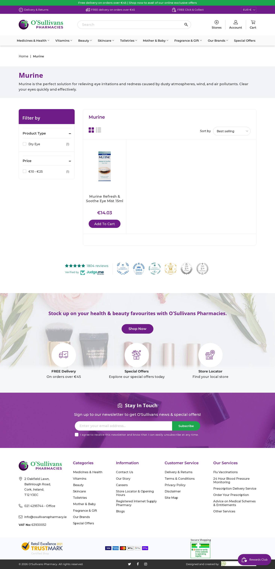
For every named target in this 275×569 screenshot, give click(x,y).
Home (23, 56)
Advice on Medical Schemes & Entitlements (234, 503)
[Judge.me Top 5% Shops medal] (186, 269)
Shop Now (137, 329)
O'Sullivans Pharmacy (43, 564)
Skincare (105, 40)
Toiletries (127, 40)
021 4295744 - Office (39, 506)
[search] (134, 25)
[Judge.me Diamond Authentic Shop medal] (123, 269)
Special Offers (244, 40)
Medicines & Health (32, 40)
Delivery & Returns (178, 472)
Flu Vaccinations (225, 472)
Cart (253, 27)
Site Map (171, 498)
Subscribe (186, 426)
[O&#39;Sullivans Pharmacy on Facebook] (138, 564)
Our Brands (217, 40)
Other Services (224, 511)
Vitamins (62, 40)
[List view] (98, 130)
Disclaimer (173, 491)
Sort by (205, 131)
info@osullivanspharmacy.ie (45, 517)
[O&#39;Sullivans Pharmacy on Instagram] (145, 564)
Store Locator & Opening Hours (135, 493)
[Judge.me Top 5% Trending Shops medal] (202, 269)
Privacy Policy (175, 485)
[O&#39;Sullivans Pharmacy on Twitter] (129, 564)
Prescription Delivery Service (234, 488)
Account (235, 27)
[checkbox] (46, 144)
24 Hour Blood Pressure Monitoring (231, 480)
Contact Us (124, 472)
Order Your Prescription (231, 495)
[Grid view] (91, 130)
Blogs (120, 511)
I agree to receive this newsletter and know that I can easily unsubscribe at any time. (139, 434)
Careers (122, 485)
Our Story (123, 478)
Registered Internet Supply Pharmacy (136, 503)
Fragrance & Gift (187, 40)
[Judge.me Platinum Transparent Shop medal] (155, 269)
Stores (216, 27)
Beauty (84, 40)
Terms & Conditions (180, 478)
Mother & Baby (154, 40)
